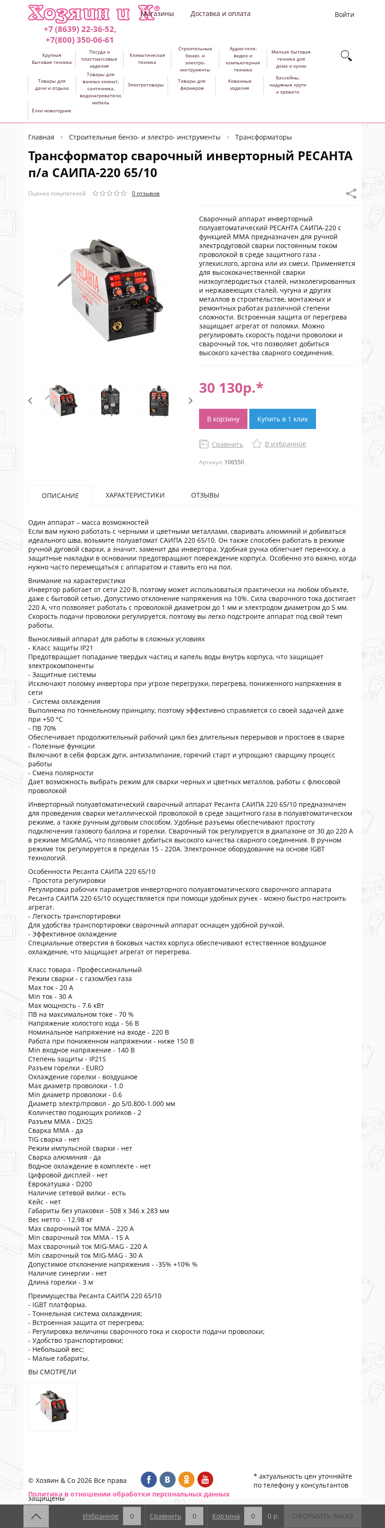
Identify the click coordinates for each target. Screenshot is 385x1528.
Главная (41, 137)
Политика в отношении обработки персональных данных (129, 1493)
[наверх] (36, 1516)
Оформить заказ (323, 1516)
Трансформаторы (263, 137)
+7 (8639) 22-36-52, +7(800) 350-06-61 (80, 34)
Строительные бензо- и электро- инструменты (145, 137)
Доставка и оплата (221, 13)
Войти (344, 14)
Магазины (157, 13)
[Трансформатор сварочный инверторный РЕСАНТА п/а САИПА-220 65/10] (52, 1406)
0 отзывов (146, 193)
